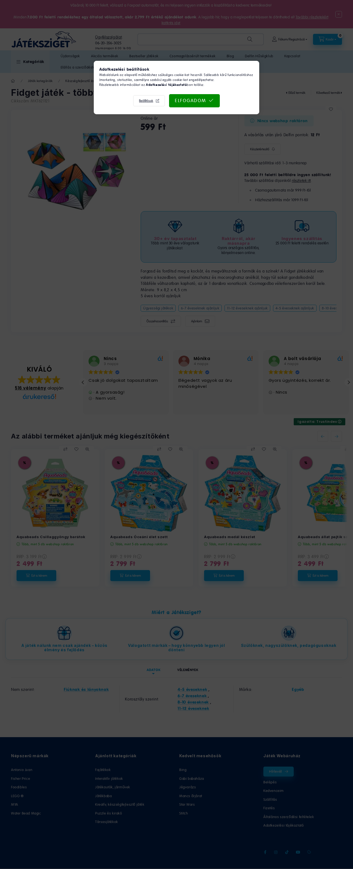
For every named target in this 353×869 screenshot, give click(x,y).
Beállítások (146, 101)
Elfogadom (190, 100)
